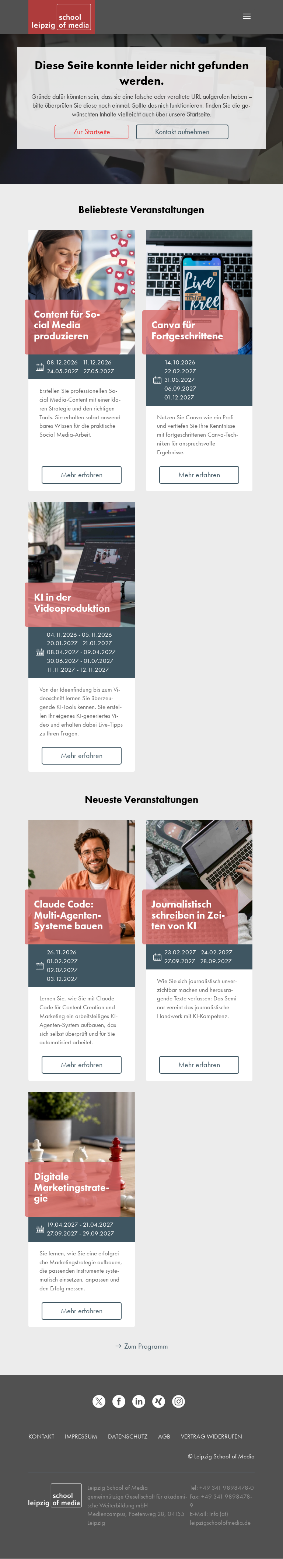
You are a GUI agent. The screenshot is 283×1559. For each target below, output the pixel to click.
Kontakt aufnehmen (182, 131)
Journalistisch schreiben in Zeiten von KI (188, 915)
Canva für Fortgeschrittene (187, 330)
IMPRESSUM (81, 1436)
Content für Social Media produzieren (67, 325)
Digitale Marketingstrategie (71, 1187)
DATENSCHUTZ (127, 1436)
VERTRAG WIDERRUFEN (211, 1436)
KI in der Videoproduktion (72, 603)
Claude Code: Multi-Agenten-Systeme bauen (68, 915)
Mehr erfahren (81, 474)
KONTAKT (41, 1436)
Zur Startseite (91, 131)
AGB (164, 1436)
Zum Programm (146, 1346)
